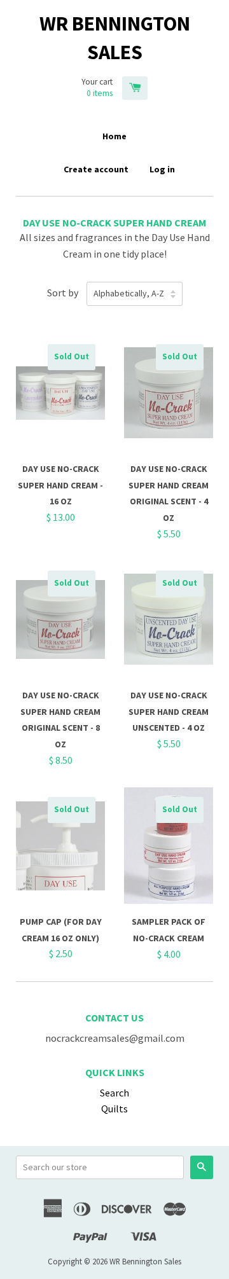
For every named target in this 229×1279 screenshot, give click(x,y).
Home (114, 136)
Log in (162, 169)
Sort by (62, 292)
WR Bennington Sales (114, 38)
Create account (96, 169)
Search (114, 1092)
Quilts (114, 1108)
